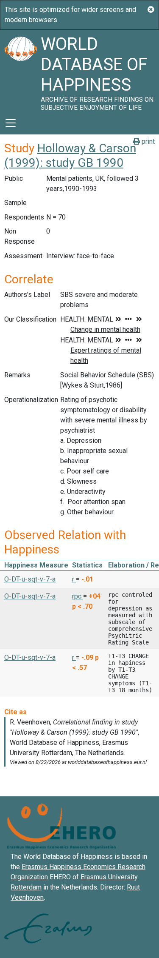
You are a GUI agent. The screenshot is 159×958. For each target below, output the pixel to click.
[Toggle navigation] (10, 123)
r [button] (74, 579)
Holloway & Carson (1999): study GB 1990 (70, 155)
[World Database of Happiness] (20, 70)
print (147, 141)
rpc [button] (77, 596)
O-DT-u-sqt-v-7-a (30, 579)
